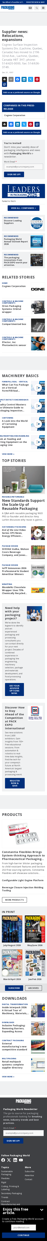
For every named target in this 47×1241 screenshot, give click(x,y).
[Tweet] (30, 79)
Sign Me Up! (14, 174)
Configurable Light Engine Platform (23, 880)
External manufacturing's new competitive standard (14, 1046)
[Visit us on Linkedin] (15, 1160)
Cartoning (7, 418)
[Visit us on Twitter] (9, 1160)
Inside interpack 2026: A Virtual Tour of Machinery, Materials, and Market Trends (14, 1010)
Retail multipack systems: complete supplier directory (13, 1064)
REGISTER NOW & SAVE (15, 783)
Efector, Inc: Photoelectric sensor (14, 344)
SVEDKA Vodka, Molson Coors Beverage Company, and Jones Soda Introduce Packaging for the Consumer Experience (15, 552)
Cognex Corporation (14, 115)
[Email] (11, 79)
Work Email (10, 162)
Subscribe (14, 988)
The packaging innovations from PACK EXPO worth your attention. (15, 261)
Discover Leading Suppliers (13, 221)
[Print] (4, 79)
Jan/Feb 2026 (34, 979)
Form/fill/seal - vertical (15, 381)
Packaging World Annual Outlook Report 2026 (16, 241)
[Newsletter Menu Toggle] (30, 7)
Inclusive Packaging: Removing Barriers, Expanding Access (13, 1028)
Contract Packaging (13, 1040)
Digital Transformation (15, 1004)
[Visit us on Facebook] (3, 1160)
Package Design (10, 546)
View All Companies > (23, 208)
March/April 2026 (12, 979)
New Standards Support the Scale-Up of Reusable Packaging (23, 504)
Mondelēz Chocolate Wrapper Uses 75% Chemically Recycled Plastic (14, 590)
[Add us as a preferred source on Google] (4, 84)
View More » (8, 454)
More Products (14, 899)
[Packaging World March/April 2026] (12, 963)
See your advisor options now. (14, 689)
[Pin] (37, 79)
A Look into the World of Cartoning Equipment (15, 423)
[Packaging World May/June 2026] (35, 929)
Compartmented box (14, 324)
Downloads (8, 1022)
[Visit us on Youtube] (21, 1160)
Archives (33, 988)
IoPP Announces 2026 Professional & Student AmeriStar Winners (15, 571)
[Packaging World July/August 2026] (12, 929)
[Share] (17, 79)
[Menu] (43, 7)
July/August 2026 (12, 945)
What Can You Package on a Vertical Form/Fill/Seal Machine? (15, 387)
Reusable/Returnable (13, 497)
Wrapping (7, 584)
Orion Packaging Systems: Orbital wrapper (11, 309)
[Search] (36, 7)
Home (5, 283)
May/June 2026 (34, 945)
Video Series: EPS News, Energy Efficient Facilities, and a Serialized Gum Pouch (14, 533)
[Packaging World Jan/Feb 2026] (35, 963)
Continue (23, 1235)
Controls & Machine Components (12, 302)
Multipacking (9, 1058)
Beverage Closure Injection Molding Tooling (22, 889)
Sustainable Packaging (14, 527)
